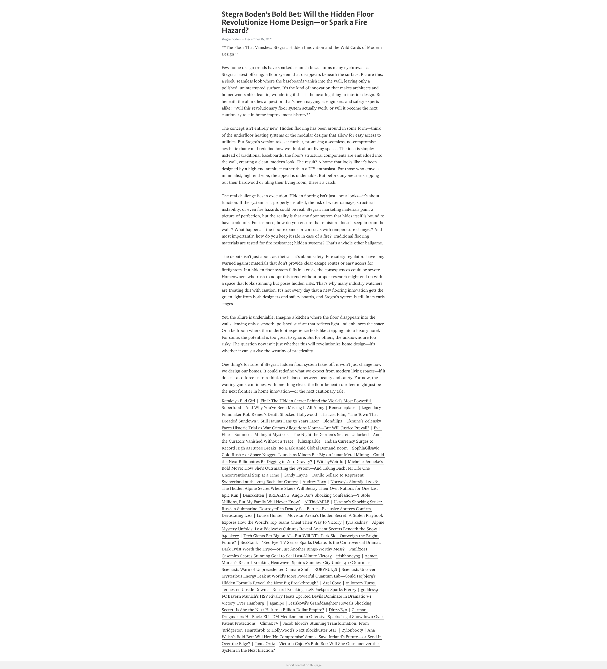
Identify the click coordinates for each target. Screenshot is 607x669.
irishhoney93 (348, 556)
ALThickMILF (316, 501)
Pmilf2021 (358, 549)
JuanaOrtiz (265, 643)
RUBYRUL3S (325, 569)
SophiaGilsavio (366, 448)
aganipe (277, 603)
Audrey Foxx (314, 481)
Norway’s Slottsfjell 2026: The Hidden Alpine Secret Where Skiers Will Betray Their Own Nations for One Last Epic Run (301, 488)
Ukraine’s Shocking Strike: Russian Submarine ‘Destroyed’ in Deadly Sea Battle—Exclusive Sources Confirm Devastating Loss (302, 508)
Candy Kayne (296, 475)
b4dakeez (230, 535)
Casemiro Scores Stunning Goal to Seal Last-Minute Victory (277, 556)
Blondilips (332, 421)
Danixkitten (253, 495)
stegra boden (231, 39)
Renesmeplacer (343, 407)
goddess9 (369, 589)
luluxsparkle (309, 441)
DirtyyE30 (338, 609)
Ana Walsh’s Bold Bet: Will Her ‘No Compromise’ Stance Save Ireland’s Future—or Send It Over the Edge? (302, 637)
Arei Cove (332, 583)
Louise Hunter (270, 515)
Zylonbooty (352, 630)
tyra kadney (357, 522)
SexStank (249, 542)
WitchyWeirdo (330, 461)
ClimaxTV (269, 623)
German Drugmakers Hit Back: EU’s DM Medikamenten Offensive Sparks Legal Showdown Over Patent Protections (303, 616)
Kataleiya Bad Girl (238, 400)
